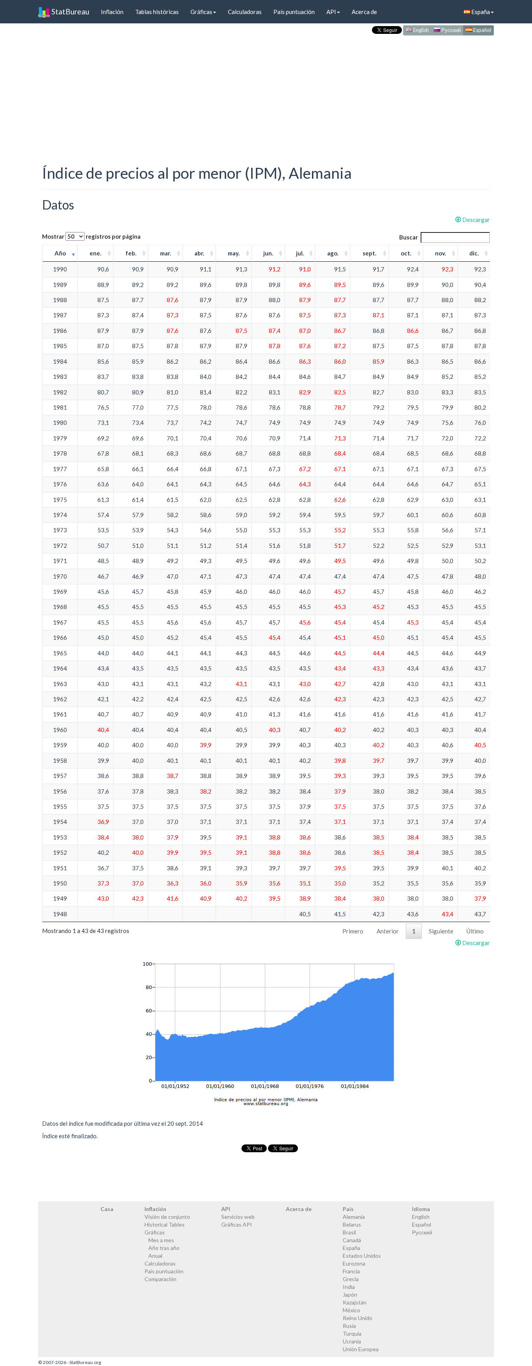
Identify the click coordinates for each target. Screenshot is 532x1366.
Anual (155, 1255)
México (351, 1310)
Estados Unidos (362, 1255)
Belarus (352, 1224)
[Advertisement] (266, 91)
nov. (440, 253)
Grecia (351, 1279)
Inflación (112, 11)
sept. (369, 253)
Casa (106, 1209)
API (331, 11)
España (480, 11)
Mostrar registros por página (91, 236)
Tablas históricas (157, 11)
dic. (474, 253)
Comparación (160, 1279)
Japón (350, 1294)
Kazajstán (354, 1302)
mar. (165, 253)
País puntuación (294, 11)
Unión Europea (361, 1349)
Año (60, 253)
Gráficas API (236, 1224)
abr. (199, 253)
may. (234, 253)
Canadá (352, 1240)
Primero (352, 931)
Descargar (475, 219)
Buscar (408, 237)
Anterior (388, 931)
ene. (95, 253)
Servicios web (238, 1216)
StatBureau (69, 11)
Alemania (354, 1216)
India (349, 1286)
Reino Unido (357, 1318)
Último (475, 931)
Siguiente (441, 931)
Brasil (349, 1232)
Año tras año (164, 1248)
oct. (406, 253)
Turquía (352, 1333)
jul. (300, 253)
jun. (268, 253)
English (420, 30)
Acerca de (364, 11)
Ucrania (352, 1341)
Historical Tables (164, 1224)
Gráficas (201, 11)
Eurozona (354, 1263)
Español (481, 30)
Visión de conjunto (167, 1216)
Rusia (349, 1325)
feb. (130, 253)
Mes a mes (161, 1240)
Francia (351, 1271)
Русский (450, 30)
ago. (332, 253)
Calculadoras (245, 11)
